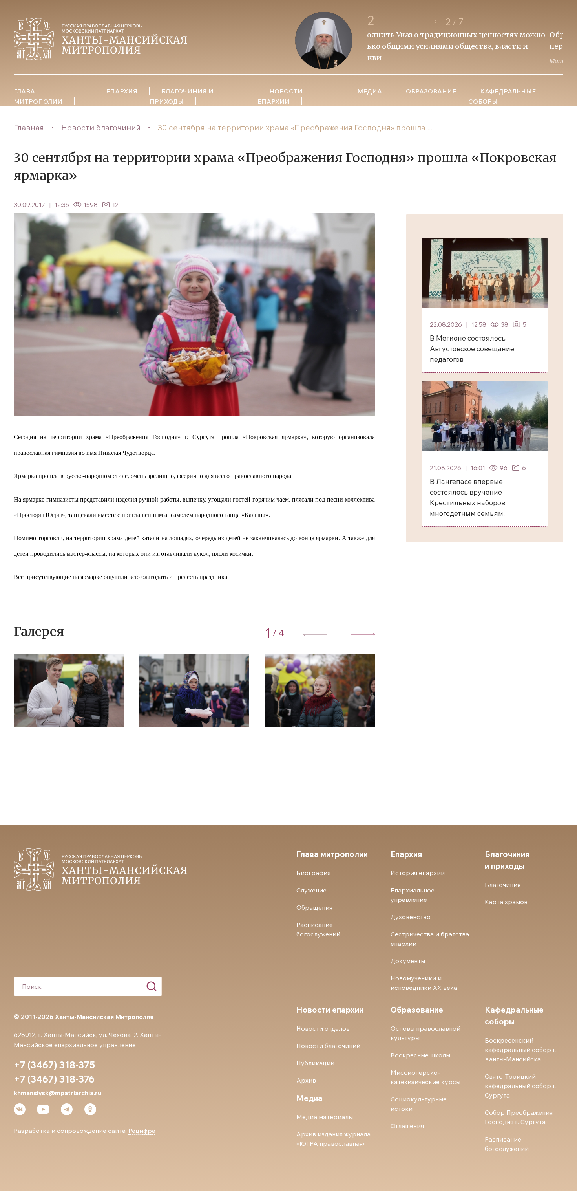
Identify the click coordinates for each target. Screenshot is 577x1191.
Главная (29, 127)
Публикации (315, 1063)
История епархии (418, 873)
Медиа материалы (324, 1117)
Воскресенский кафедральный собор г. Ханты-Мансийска (521, 1049)
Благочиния (502, 885)
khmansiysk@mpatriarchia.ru (57, 1093)
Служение (311, 890)
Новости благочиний (101, 127)
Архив (306, 1080)
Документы (408, 961)
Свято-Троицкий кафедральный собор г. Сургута (521, 1085)
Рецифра (141, 1130)
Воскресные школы (420, 1055)
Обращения (314, 907)
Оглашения (407, 1126)
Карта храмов (506, 902)
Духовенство (411, 917)
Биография (313, 873)
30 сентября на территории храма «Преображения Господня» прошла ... (295, 127)
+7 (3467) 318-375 (54, 1065)
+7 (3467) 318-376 (54, 1079)
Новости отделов (323, 1028)
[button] (409, 21)
